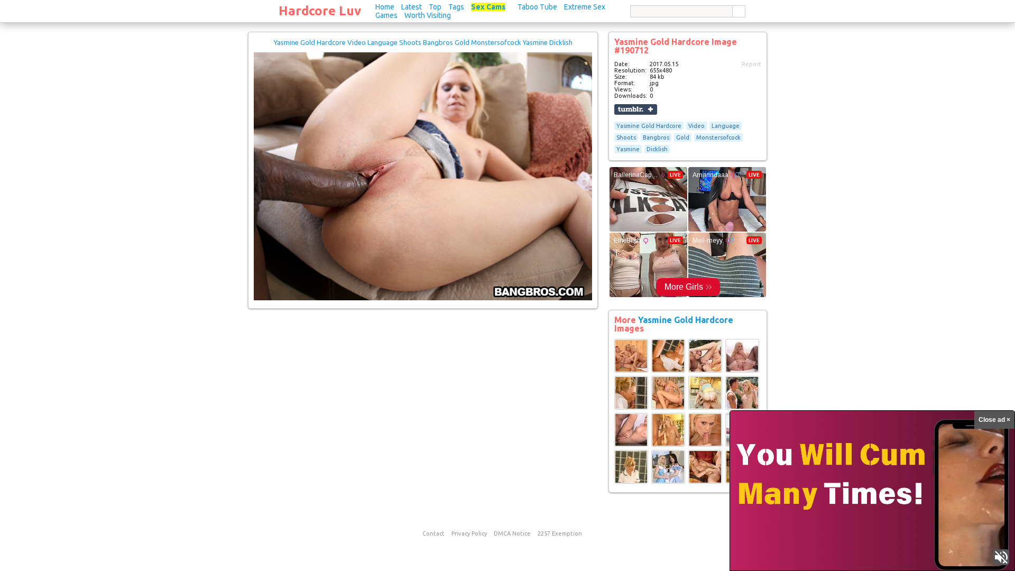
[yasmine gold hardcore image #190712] (423, 298)
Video (696, 126)
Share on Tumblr (635, 109)
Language (726, 126)
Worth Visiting (427, 15)
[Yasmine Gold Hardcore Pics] (631, 370)
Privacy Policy (469, 533)
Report (751, 64)
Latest (411, 7)
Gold (682, 137)
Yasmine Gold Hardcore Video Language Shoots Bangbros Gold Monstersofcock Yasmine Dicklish (423, 42)
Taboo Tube (537, 7)
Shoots (626, 137)
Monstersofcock (718, 137)
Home (384, 7)
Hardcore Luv (320, 11)
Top (435, 7)
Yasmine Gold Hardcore (648, 126)
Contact (433, 533)
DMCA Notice (512, 533)
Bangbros (656, 137)
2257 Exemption (560, 533)
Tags (456, 7)
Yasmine (628, 149)
